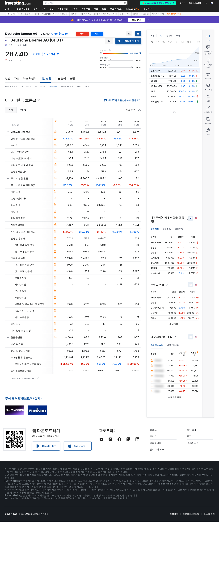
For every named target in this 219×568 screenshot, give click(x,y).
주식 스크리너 (116, 9)
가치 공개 (134, 53)
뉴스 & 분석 (29, 78)
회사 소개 (191, 429)
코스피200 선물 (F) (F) (161, 76)
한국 (37, 14)
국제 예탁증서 (85, 14)
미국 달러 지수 (157, 101)
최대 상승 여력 (157, 345)
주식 (178, 35)
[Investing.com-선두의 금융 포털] (17, 3)
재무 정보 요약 (11, 86)
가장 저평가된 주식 (161, 336)
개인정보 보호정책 (191, 514)
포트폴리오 (155, 442)
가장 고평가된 (173, 345)
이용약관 (174, 514)
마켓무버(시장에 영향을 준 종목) (167, 219)
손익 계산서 (26, 86)
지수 (160, 35)
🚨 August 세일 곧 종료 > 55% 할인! (158, 3)
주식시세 (11, 14)
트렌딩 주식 (157, 284)
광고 (189, 436)
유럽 (122, 14)
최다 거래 (155, 229)
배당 (79, 86)
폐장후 (74, 14)
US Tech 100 (156, 86)
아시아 (136, 14)
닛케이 (153, 96)
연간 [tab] (10, 110)
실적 (87, 86)
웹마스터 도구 (157, 449)
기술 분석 (60, 78)
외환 (152, 35)
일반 (7, 78)
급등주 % (167, 229)
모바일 (153, 436)
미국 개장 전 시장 (60, 14)
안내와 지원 (193, 442)
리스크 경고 (209, 514)
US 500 (154, 81)
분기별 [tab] (23, 110)
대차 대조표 (40, 86)
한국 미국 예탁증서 (102, 14)
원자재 (169, 35)
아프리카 (145, 14)
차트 (16, 78)
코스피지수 (155, 71)
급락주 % (179, 229)
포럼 (72, 78)
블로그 (153, 429)
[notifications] (206, 2)
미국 (115, 14)
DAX (153, 91)
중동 (128, 14)
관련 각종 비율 (67, 86)
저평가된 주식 (158, 14)
